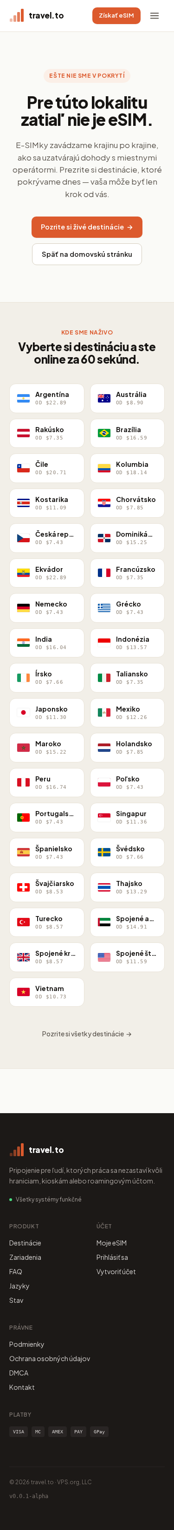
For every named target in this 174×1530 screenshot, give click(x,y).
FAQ (15, 1271)
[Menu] (154, 16)
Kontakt (22, 1387)
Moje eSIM (112, 1243)
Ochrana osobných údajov (49, 1358)
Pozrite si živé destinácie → (87, 227)
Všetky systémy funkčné (49, 1199)
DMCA (18, 1373)
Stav (16, 1300)
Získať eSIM (116, 15)
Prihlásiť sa (112, 1257)
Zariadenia (25, 1257)
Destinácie (25, 1243)
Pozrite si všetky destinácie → (87, 1033)
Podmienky (27, 1344)
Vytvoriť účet (116, 1271)
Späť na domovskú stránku (87, 254)
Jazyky (19, 1286)
